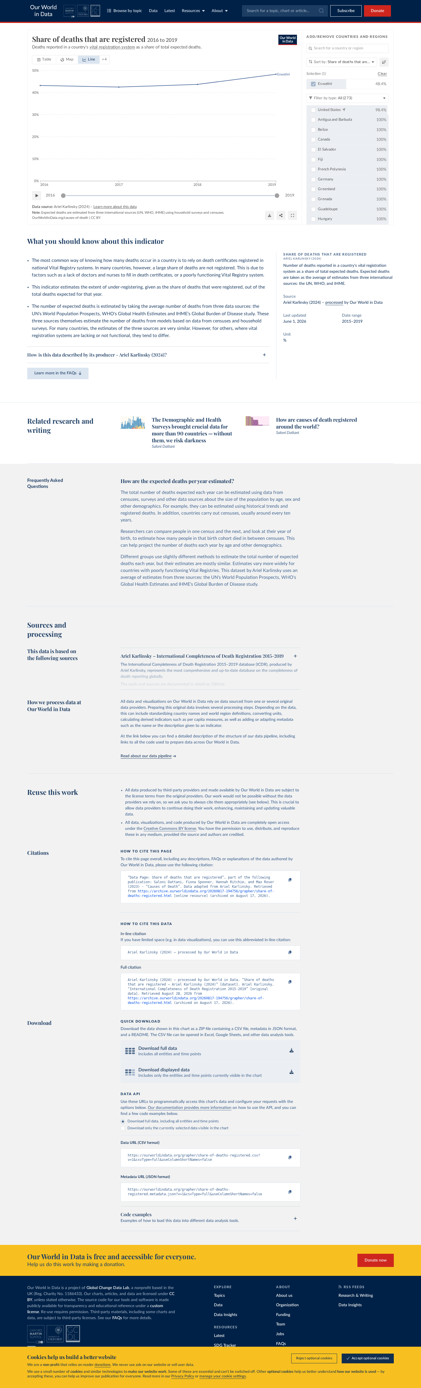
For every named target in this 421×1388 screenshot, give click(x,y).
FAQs (117, 1318)
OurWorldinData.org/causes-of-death (60, 217)
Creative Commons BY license (169, 829)
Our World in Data (43, 11)
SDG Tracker (225, 1346)
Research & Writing (356, 1296)
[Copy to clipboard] (284, 880)
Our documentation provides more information (189, 1108)
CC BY (96, 217)
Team (280, 1324)
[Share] (281, 215)
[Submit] (321, 11)
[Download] (269, 215)
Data (153, 11)
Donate (377, 11)
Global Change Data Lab (107, 1288)
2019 (289, 195)
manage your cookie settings (222, 1376)
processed (334, 303)
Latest (169, 11)
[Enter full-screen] (292, 215)
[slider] (63, 195)
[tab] (44, 60)
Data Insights (225, 1315)
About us (284, 1296)
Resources (191, 11)
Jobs (280, 1334)
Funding (283, 1315)
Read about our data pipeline (146, 756)
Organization (287, 1305)
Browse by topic (127, 11)
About (217, 11)
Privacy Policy (182, 1376)
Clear (382, 74)
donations (103, 1365)
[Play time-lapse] (36, 195)
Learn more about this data (115, 207)
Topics (219, 1296)
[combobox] (285, 11)
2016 (50, 195)
